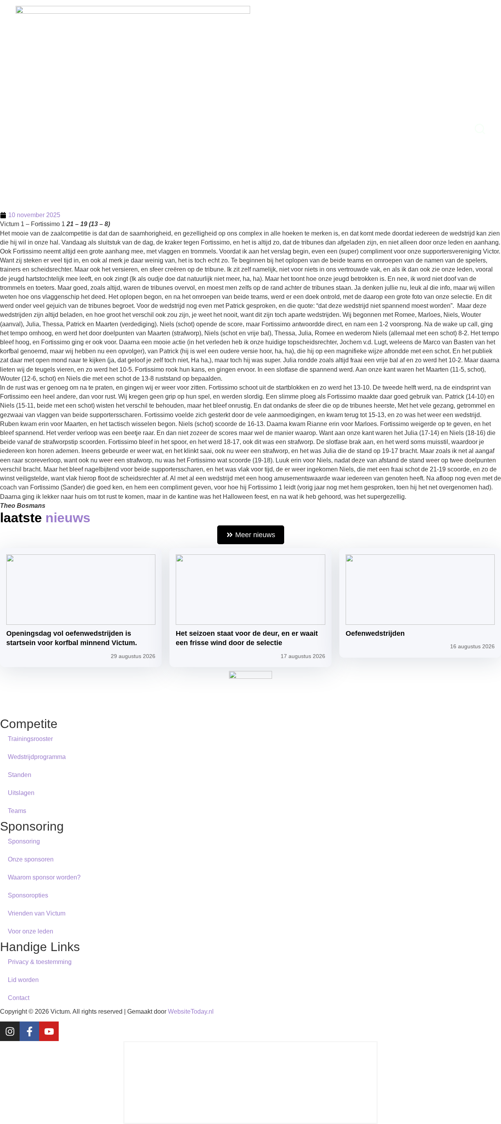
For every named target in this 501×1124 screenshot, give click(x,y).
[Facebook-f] (29, 1031)
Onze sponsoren (31, 859)
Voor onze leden (30, 931)
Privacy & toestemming (40, 962)
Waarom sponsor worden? (44, 877)
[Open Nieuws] (155, 129)
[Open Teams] (300, 129)
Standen (19, 775)
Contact (18, 998)
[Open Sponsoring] (357, 129)
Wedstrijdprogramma (37, 757)
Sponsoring (24, 841)
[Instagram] (10, 1031)
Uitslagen (21, 792)
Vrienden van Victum (36, 913)
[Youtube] (49, 1031)
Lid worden (23, 980)
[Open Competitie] (210, 129)
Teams (17, 810)
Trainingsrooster (30, 739)
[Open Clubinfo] (258, 129)
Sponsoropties (28, 895)
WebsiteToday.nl (191, 1011)
